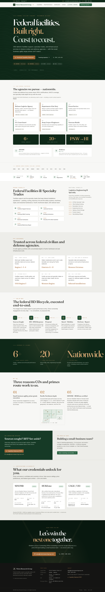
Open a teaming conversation (66, 453)
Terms (85, 589)
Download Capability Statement (25, 57)
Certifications (57, 4)
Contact (64, 4)
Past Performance (48, 4)
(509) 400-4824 (87, 1)
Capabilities (39, 4)
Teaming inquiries (85, 4)
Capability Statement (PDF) (15, 451)
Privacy (80, 589)
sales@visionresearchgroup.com (71, 1)
